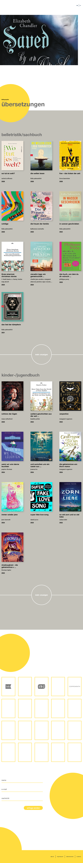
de (77, 5)
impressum (60, 856)
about (52, 856)
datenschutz (69, 856)
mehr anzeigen (41, 354)
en (80, 5)
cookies (79, 856)
